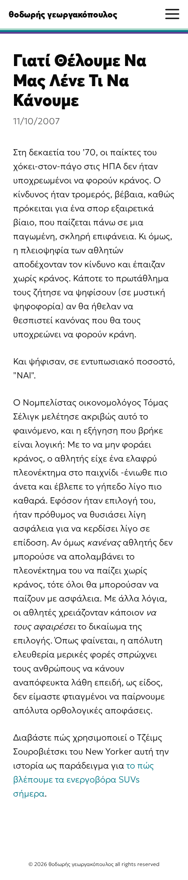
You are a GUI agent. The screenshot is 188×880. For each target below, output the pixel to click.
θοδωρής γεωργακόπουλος (63, 14)
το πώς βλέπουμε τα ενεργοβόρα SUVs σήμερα (83, 779)
